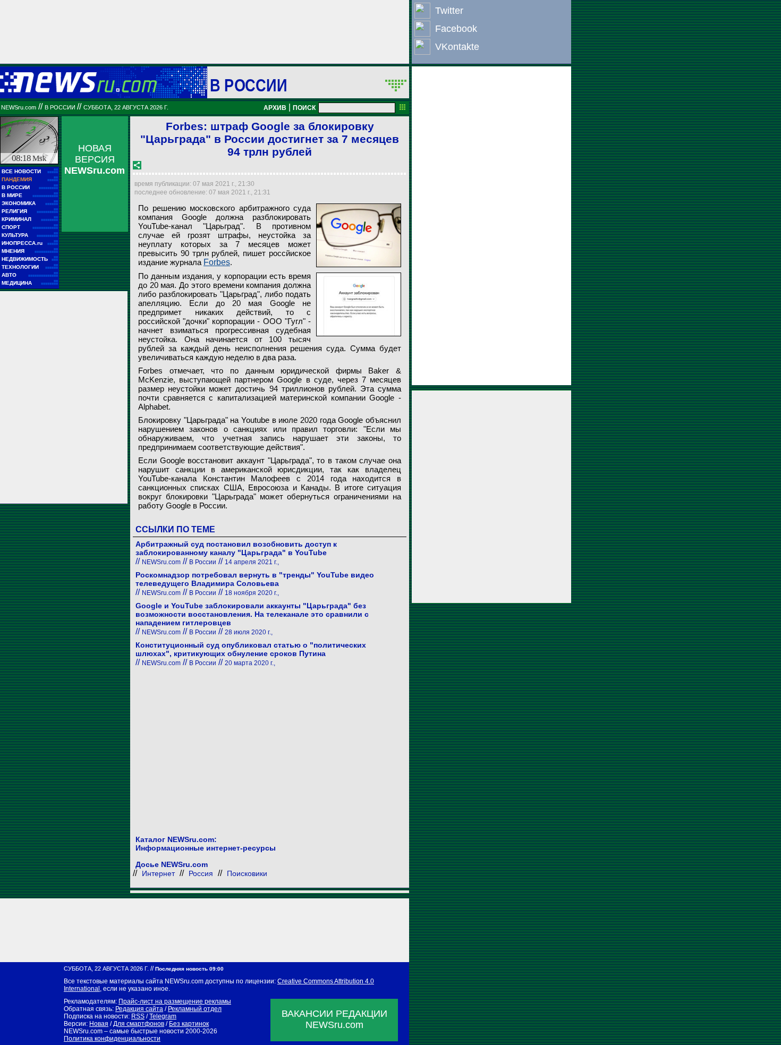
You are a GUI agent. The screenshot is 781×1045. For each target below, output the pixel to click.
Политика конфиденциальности (112, 1038)
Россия (201, 873)
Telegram (162, 1016)
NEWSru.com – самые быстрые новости (124, 1031)
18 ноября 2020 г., (252, 593)
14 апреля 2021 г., (252, 562)
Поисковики (247, 873)
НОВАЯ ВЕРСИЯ (94, 159)
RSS (138, 1016)
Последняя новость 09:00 (189, 969)
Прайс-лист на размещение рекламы (174, 1001)
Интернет (158, 873)
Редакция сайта (139, 1009)
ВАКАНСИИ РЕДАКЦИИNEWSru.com (334, 1019)
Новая (98, 1023)
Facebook (456, 28)
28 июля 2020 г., (249, 632)
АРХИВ (275, 108)
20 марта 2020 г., (250, 663)
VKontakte (457, 46)
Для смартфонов (138, 1023)
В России (248, 85)
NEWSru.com (18, 107)
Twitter (449, 10)
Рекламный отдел (195, 1009)
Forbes (216, 262)
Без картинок (189, 1023)
